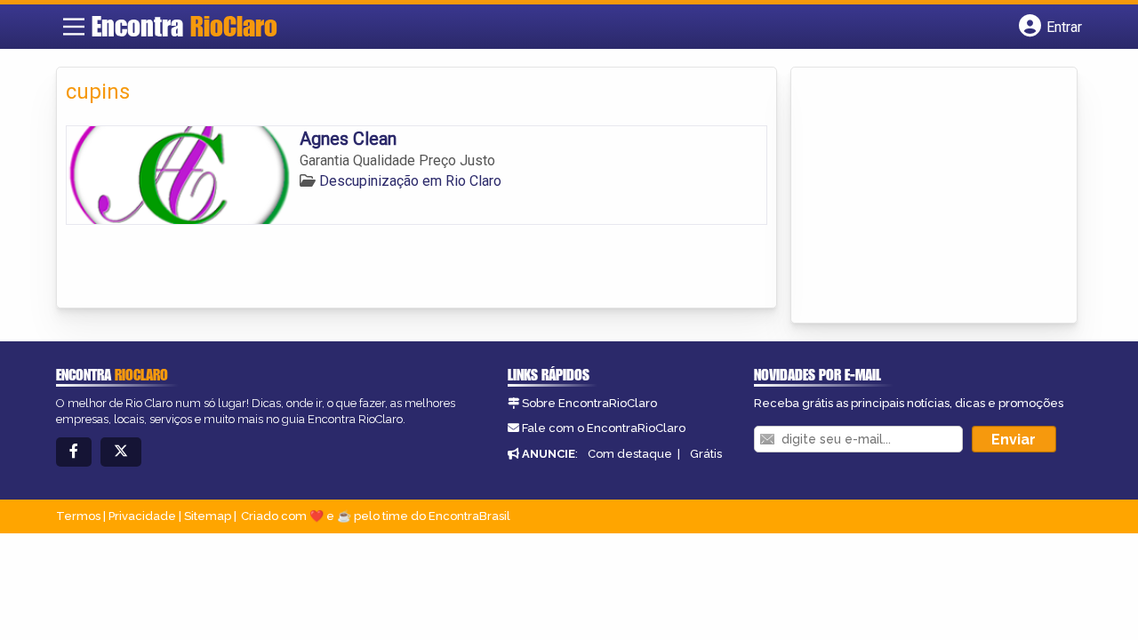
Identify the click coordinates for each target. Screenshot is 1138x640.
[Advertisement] (933, 196)
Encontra (184, 26)
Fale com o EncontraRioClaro (603, 428)
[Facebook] (74, 452)
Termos (78, 516)
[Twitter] (120, 452)
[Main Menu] (74, 26)
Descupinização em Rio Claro (410, 180)
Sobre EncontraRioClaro (589, 403)
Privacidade (142, 516)
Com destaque (630, 453)
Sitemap (207, 516)
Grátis (706, 453)
